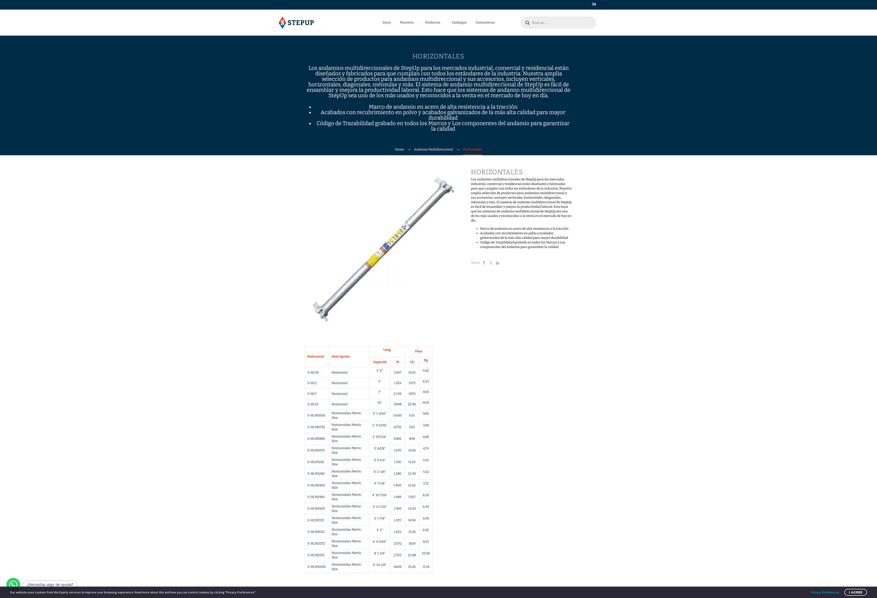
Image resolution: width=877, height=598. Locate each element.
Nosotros (407, 22)
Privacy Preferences (825, 592)
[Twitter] (490, 263)
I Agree (855, 592)
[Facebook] (484, 263)
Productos (432, 22)
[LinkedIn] (497, 263)
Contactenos (485, 22)
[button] (13, 585)
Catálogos (459, 22)
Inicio (387, 22)
